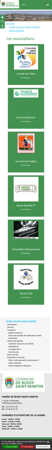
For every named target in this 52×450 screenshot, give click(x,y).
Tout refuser (28, 447)
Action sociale (12, 355)
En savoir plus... (26, 78)
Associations (12, 325)
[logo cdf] (26, 57)
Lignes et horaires (15, 333)
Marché (10, 327)
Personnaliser (43, 447)
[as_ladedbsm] (26, 143)
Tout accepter (11, 447)
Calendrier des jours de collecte (20, 344)
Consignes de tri (14, 349)
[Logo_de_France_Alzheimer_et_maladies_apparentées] (26, 93)
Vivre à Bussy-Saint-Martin (21, 321)
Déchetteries (13, 347)
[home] (2, 17)
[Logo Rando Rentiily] (26, 189)
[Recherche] (2, 22)
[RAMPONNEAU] (26, 230)
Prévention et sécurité (16, 358)
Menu (24, 5)
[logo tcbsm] (26, 277)
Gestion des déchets (15, 341)
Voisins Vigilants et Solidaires (19, 366)
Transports (11, 330)
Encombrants (13, 352)
